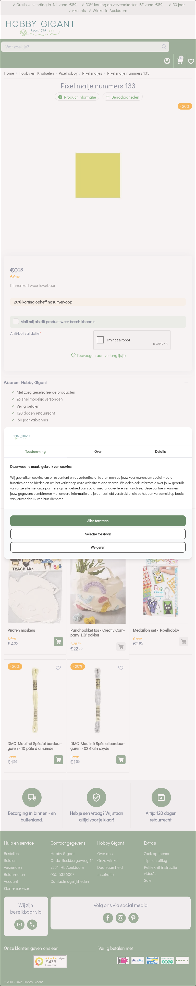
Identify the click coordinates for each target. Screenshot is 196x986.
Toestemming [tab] (35, 451)
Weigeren (98, 547)
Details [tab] (160, 451)
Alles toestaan (98, 520)
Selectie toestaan (98, 533)
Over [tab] (98, 451)
